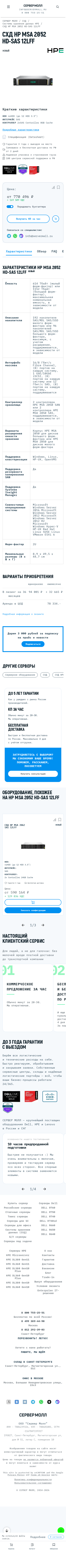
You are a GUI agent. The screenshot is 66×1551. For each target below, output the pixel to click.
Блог (48, 1272)
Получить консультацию (33, 773)
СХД (45, 674)
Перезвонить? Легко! (33, 1338)
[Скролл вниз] (6, 1530)
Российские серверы (18, 1207)
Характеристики (19, 251)
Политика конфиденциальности (33, 1479)
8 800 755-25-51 (33, 13)
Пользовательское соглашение (33, 1483)
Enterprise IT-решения (48, 1292)
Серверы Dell (48, 1203)
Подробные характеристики (21, 129)
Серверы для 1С (18, 1220)
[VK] (17, 1402)
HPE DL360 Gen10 (17, 1287)
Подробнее (38, 1537)
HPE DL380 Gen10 (17, 1282)
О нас (48, 1250)
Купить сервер (18, 1203)
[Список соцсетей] (61, 1530)
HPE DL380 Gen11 (17, 1259)
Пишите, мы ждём (33, 1352)
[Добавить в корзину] (55, 218)
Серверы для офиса (18, 1225)
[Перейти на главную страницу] (33, 5)
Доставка (48, 1264)
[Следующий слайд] (42, 925)
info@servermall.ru (33, 9)
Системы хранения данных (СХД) (17, 1231)
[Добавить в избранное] (58, 187)
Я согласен (56, 1537)
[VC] (9, 1402)
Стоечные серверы (17, 1212)
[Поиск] (57, 6)
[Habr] (25, 1402)
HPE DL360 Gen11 (17, 1264)
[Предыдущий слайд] (23, 925)
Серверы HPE (17, 1250)
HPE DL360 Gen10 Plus (17, 1277)
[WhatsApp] (15, 236)
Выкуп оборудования (48, 1281)
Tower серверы (18, 1216)
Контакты (48, 1255)
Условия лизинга (48, 1286)
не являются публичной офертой (43, 1459)
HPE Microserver (17, 1255)
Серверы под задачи (18, 1241)
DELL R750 (48, 1212)
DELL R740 (48, 1216)
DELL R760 (48, 1207)
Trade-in (48, 1277)
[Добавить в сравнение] (53, 187)
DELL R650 (48, 1229)
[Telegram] (9, 236)
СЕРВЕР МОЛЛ (26, 1490)
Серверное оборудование (20, 674)
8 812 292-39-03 (33, 1329)
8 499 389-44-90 (33, 1321)
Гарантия (48, 1259)
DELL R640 (48, 1234)
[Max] (21, 236)
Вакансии (48, 1268)
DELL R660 (48, 1225)
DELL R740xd (48, 1220)
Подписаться (33, 644)
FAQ (54, 251)
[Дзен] (49, 1402)
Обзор (41, 251)
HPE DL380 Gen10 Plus (17, 1270)
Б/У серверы (17, 1236)
